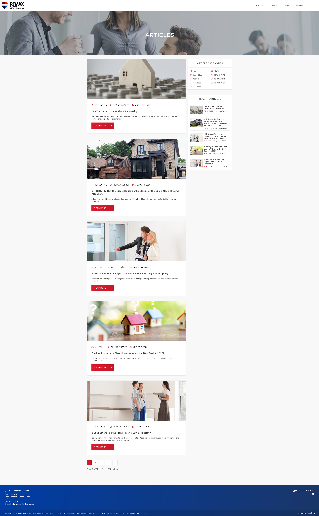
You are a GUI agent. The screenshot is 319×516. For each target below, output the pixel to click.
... (101, 462)
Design (195, 79)
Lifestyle (196, 87)
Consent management (139, 513)
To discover (219, 83)
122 (108, 462)
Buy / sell (99, 267)
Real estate (100, 185)
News (216, 71)
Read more (100, 126)
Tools (286, 5)
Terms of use (125, 513)
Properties (260, 5)
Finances (196, 83)
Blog (274, 5)
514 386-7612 (14, 502)
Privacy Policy (113, 513)
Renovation (100, 105)
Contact (300, 5)
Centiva (311, 513)
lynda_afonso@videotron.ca (22, 504)
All (194, 71)
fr (314, 5)
